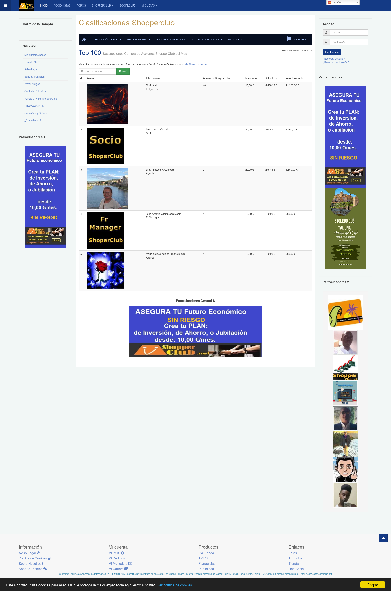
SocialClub (127, 5)
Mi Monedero (118, 563)
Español (336, 2)
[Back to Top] (383, 538)
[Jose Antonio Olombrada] (45, 196)
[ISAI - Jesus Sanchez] (345, 418)
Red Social (297, 568)
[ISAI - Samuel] (345, 495)
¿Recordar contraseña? (336, 62)
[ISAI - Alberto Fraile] (345, 393)
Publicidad (206, 568)
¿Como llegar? (32, 120)
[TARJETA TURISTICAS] (345, 312)
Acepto (372, 584)
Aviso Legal (30, 69)
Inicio (44, 5)
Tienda (294, 563)
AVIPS (203, 558)
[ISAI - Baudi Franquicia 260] (345, 367)
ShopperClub (101, 5)
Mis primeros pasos (35, 55)
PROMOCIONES (34, 106)
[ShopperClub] (26, 5)
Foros (81, 5)
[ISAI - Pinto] (345, 342)
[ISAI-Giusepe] (345, 444)
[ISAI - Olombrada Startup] (345, 136)
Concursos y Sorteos (35, 113)
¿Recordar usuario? (334, 58)
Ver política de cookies (174, 584)
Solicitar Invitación (34, 76)
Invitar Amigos (32, 84)
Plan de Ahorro (32, 62)
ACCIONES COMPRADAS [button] (169, 39)
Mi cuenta (148, 5)
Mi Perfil (115, 552)
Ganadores (298, 39)
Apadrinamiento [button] (137, 39)
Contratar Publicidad (35, 91)
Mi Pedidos (117, 558)
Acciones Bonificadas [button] (206, 39)
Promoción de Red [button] (107, 39)
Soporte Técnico (31, 568)
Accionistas (62, 5)
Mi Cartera (116, 568)
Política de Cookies (33, 558)
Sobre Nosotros (30, 563)
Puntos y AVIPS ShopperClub (40, 98)
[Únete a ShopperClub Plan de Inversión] (195, 331)
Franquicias (207, 563)
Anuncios (295, 558)
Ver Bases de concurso (197, 64)
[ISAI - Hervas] (345, 469)
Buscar (123, 71)
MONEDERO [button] (235, 39)
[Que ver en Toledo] (345, 228)
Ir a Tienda (206, 552)
